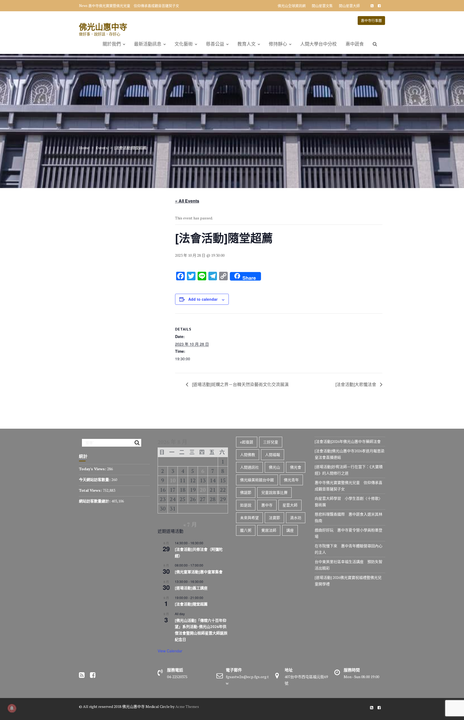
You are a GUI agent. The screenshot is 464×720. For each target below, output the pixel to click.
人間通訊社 (249, 467)
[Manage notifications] (12, 708)
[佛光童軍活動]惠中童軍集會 (199, 572)
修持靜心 (278, 44)
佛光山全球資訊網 (292, 5)
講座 (290, 530)
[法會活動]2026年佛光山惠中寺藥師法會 (348, 441)
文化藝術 (184, 44)
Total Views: (91, 490)
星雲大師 (290, 505)
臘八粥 (245, 530)
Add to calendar (203, 299)
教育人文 (246, 44)
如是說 (245, 505)
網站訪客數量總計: (95, 501)
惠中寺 (267, 505)
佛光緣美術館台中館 (257, 479)
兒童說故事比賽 (274, 492)
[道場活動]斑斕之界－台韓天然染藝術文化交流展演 (240, 384)
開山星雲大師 (349, 5)
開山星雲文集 (322, 5)
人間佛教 (247, 454)
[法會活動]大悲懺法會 (356, 384)
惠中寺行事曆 (371, 20)
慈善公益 (215, 44)
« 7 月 (190, 524)
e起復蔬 (246, 442)
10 (173, 480)
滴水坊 (295, 517)
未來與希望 (249, 517)
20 (203, 489)
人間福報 (272, 454)
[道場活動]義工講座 (191, 588)
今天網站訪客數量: (95, 479)
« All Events (187, 201)
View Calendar (170, 650)
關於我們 (112, 44)
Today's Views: (93, 468)
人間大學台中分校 (318, 44)
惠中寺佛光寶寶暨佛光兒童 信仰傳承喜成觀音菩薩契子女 (133, 5)
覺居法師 (268, 530)
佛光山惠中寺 (103, 26)
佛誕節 (245, 492)
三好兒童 (270, 442)
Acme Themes (187, 706)
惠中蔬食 (355, 44)
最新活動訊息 (147, 44)
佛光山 (274, 467)
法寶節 (274, 517)
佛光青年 (291, 479)
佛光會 (295, 467)
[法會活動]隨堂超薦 (191, 604)
